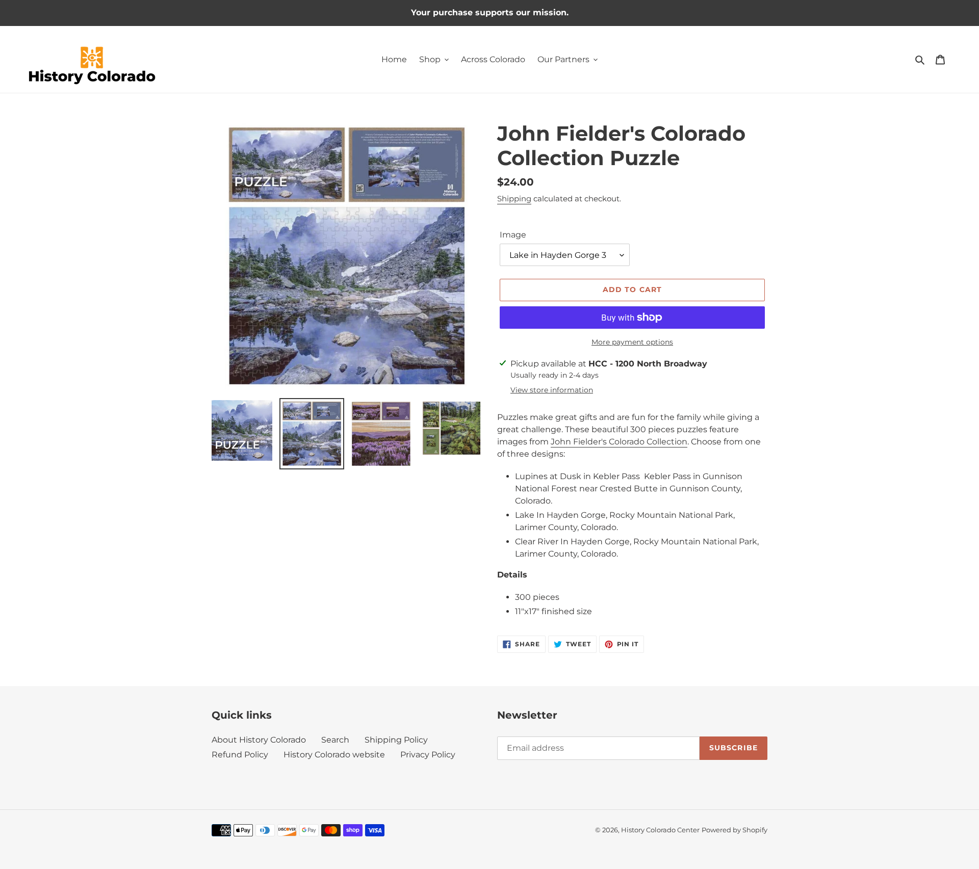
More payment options (632, 342)
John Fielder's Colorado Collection (619, 441)
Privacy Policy (427, 754)
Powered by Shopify (734, 830)
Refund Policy (240, 754)
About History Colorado (259, 740)
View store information (551, 389)
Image (513, 235)
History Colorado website (334, 754)
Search (335, 740)
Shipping (514, 198)
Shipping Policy (396, 740)
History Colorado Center (660, 830)
